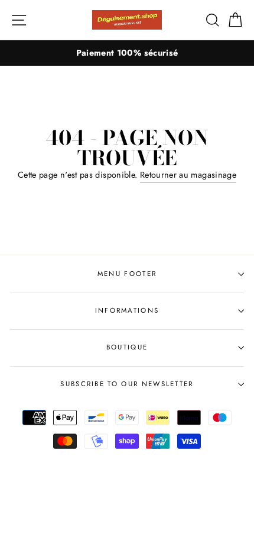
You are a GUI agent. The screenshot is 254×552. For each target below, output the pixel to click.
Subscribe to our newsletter (126, 384)
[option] (127, 53)
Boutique (127, 347)
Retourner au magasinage (188, 175)
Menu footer (127, 273)
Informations (127, 310)
